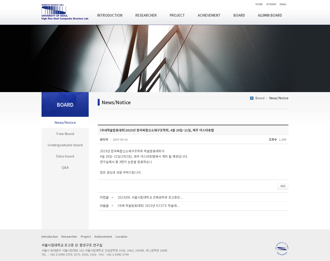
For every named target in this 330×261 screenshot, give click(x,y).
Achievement (103, 236)
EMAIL (283, 4)
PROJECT (177, 15)
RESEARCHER (146, 15)
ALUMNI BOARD (270, 15)
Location (121, 236)
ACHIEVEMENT (209, 15)
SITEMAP (271, 4)
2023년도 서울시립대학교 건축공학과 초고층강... (150, 197)
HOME (259, 4)
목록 (282, 186)
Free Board (65, 133)
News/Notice (65, 122)
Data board (65, 156)
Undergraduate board (65, 144)
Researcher (69, 236)
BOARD (239, 15)
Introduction (50, 236)
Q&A (65, 167)
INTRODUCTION (109, 15)
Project (86, 236)
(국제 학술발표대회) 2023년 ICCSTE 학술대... (148, 205)
